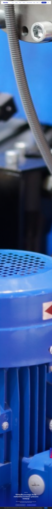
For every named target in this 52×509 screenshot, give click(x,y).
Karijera (34, 2)
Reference (24, 2)
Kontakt (37, 2)
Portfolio (16, 2)
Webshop (44, 2)
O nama (13, 2)
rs (48, 2)
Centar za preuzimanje (29, 2)
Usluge (20, 2)
